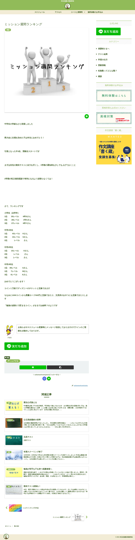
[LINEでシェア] (87, 116)
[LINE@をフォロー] (49, 378)
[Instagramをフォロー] (44, 378)
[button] (60, 367)
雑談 (8, 357)
